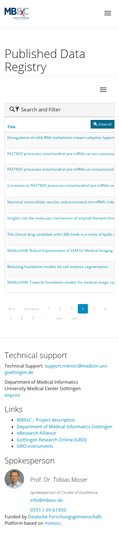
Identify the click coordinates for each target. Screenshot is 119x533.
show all (104, 124)
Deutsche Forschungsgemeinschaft (64, 516)
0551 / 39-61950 (48, 510)
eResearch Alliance (36, 433)
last (75, 318)
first (12, 308)
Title (11, 126)
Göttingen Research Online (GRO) (51, 440)
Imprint (12, 395)
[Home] (17, 14)
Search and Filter (35, 109)
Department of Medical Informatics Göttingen (64, 426)
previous (31, 308)
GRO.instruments (35, 446)
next (59, 318)
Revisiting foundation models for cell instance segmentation (57, 266)
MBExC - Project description (46, 420)
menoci (52, 523)
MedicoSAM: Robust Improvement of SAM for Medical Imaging (60, 250)
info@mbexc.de (46, 500)
